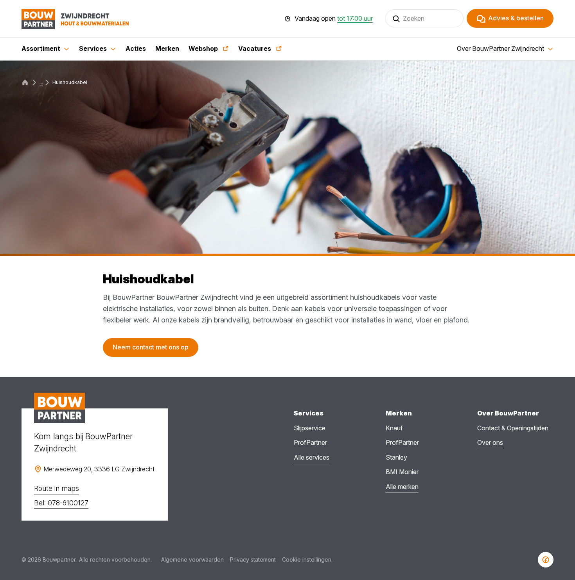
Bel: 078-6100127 (61, 503)
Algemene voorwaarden (192, 559)
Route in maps (56, 488)
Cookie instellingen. (307, 559)
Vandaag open (334, 19)
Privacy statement (253, 559)
